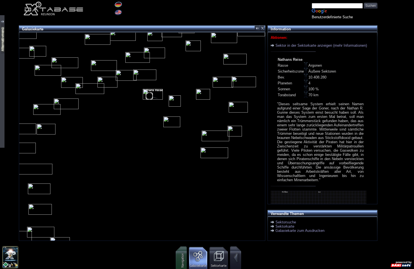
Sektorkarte (284, 226)
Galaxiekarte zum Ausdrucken (299, 230)
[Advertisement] (395, 84)
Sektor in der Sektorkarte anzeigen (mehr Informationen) (321, 45)
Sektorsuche (285, 222)
